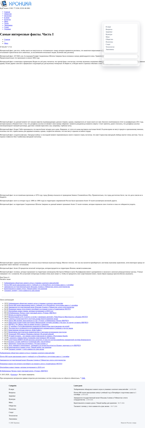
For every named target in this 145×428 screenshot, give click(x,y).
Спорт (11, 412)
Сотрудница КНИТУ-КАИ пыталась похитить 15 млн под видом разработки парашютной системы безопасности (49, 340)
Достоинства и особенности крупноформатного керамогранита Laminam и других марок (40, 328)
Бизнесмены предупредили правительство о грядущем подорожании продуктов (37, 332)
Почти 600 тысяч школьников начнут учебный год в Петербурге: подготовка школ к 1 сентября (38, 285)
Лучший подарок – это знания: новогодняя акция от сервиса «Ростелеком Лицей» (38, 336)
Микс (6, 43)
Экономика (13, 419)
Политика (12, 409)
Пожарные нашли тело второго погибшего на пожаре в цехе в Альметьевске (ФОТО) (39, 309)
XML (83, 378)
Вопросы (12, 392)
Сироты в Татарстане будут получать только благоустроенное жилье (33, 319)
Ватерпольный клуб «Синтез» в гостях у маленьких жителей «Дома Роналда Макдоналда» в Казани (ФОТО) (48, 317)
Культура (12, 399)
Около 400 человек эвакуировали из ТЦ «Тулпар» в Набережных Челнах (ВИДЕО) (38, 320)
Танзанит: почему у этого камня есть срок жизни (22, 290)
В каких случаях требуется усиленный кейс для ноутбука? (29, 342)
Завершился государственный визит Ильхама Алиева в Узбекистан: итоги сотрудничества (37, 287)
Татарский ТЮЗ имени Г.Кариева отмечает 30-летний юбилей (31, 334)
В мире (11, 389)
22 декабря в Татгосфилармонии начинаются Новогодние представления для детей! (38, 326)
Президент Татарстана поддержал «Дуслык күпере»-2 (28, 343)
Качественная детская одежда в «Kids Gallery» (25, 330)
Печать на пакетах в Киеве (18, 315)
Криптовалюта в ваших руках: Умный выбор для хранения (25, 289)
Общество (12, 406)
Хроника (14, 374)
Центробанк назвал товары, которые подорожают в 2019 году (30, 311)
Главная (7, 39)
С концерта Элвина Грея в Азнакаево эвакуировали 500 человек (31, 338)
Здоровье (12, 396)
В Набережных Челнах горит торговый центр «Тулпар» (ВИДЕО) (32, 313)
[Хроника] (15, 7)
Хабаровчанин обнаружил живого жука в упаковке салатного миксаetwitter (31, 283)
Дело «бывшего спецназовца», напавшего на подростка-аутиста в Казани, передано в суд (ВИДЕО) (44, 345)
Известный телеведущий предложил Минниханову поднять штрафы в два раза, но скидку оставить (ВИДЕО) (48, 322)
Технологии (13, 416)
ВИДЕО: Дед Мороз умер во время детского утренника (28, 324)
